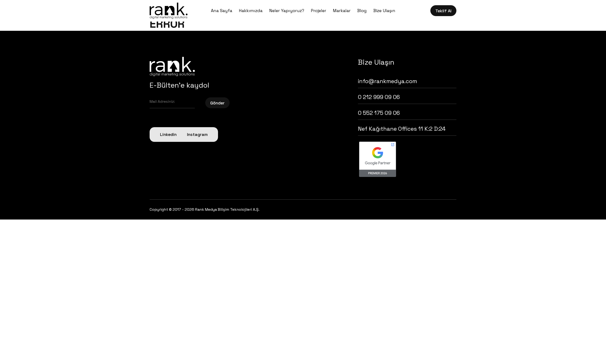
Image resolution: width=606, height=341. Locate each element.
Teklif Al (443, 10)
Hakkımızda (251, 10)
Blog (362, 10)
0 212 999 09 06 (379, 97)
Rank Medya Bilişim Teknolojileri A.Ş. (227, 209)
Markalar (342, 10)
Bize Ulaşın (384, 10)
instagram (197, 134)
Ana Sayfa (221, 10)
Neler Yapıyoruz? (286, 10)
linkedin (168, 134)
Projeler (318, 10)
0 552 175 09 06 (379, 113)
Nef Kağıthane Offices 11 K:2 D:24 (402, 128)
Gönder (217, 103)
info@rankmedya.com (387, 81)
